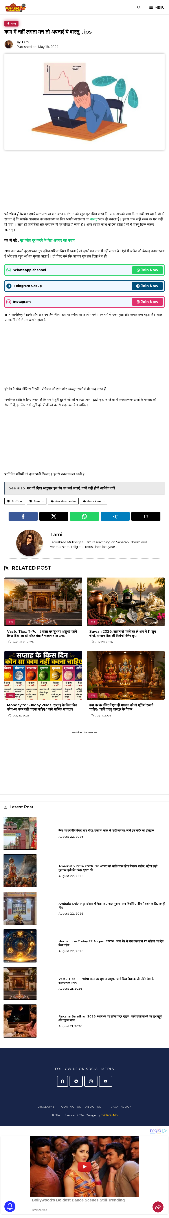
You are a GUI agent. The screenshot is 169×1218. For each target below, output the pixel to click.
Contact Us (71, 1106)
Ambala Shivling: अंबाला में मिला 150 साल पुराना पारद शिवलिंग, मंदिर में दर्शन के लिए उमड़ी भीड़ (112, 905)
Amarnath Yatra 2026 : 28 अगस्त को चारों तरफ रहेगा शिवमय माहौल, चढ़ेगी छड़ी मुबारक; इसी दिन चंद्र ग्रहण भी (108, 868)
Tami (25, 42)
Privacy (112, 1106)
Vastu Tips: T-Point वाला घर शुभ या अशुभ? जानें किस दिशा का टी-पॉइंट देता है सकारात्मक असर (42, 633)
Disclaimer (47, 1106)
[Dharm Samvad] (16, 7)
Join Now (149, 270)
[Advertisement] (84, 182)
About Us (93, 1106)
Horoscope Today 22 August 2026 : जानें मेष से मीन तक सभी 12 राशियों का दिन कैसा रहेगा (111, 943)
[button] (139, 7)
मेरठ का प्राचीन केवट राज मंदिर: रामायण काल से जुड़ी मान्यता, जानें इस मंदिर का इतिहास (106, 830)
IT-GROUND (109, 1115)
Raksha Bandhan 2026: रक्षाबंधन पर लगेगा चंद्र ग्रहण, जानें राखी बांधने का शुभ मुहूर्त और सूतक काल (110, 1018)
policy (125, 1106)
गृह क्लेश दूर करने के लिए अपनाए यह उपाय (47, 240)
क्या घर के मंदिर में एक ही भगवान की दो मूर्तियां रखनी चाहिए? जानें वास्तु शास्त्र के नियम (121, 707)
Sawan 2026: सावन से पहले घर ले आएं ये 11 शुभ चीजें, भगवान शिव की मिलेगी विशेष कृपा (122, 633)
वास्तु (93, 219)
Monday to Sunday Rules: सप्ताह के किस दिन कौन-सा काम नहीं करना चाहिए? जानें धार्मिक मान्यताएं (42, 707)
